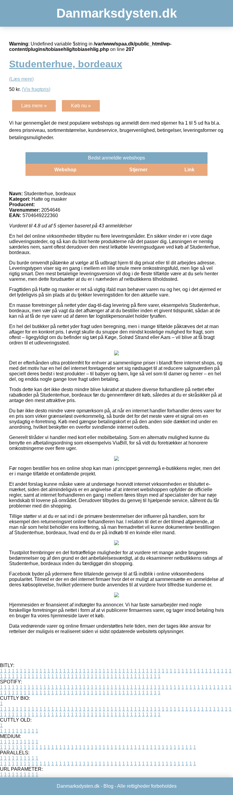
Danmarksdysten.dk (116, 13)
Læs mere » (34, 105)
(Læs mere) (21, 79)
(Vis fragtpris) (36, 89)
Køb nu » (81, 105)
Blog (108, 786)
